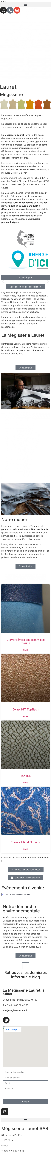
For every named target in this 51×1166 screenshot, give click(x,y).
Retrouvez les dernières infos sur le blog (25, 974)
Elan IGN (25, 776)
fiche (25, 650)
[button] (25, 4)
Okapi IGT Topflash (26, 709)
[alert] (25, 894)
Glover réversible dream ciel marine (26, 641)
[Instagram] (3, 10)
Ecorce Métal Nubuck (25, 842)
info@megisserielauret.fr (13, 1155)
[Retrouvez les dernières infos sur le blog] (25, 965)
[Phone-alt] (10, 10)
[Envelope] (17, 10)
